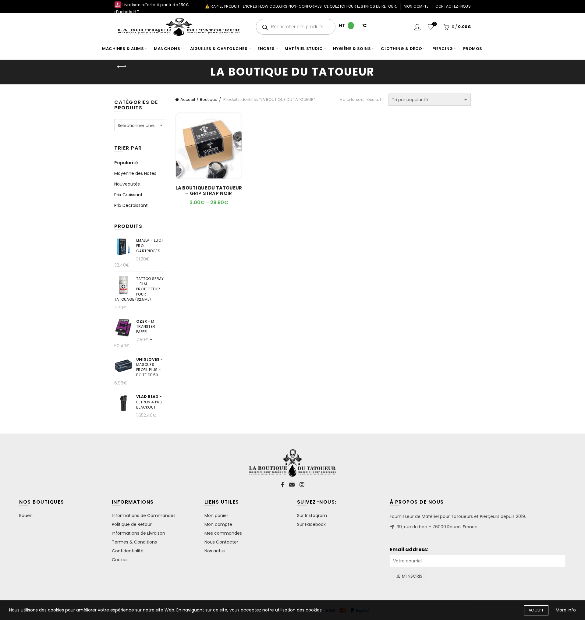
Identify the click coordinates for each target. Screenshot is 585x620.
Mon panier (216, 515)
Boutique (209, 99)
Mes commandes (223, 533)
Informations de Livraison (138, 533)
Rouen (26, 515)
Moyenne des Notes (135, 173)
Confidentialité (128, 551)
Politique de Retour (132, 524)
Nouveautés (127, 184)
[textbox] (140, 125)
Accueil (187, 99)
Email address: (409, 549)
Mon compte (416, 6)
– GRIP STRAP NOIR (209, 190)
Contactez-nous (453, 6)
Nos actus (214, 551)
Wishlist (434, 24)
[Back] (121, 66)
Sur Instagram (312, 515)
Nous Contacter (221, 542)
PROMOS (472, 48)
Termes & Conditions (134, 542)
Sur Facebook (311, 524)
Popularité (126, 163)
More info (566, 610)
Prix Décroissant (131, 205)
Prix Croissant (128, 195)
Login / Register (417, 26)
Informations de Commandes (144, 515)
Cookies (120, 560)
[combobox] (140, 125)
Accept (536, 610)
